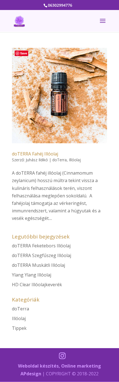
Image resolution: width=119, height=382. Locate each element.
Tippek (19, 328)
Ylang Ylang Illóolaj (31, 275)
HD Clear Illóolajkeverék (37, 285)
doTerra (59, 159)
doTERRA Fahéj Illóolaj (35, 154)
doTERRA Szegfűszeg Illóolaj (41, 255)
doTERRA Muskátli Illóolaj (38, 265)
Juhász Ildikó (37, 159)
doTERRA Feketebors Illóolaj (41, 246)
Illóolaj (75, 159)
